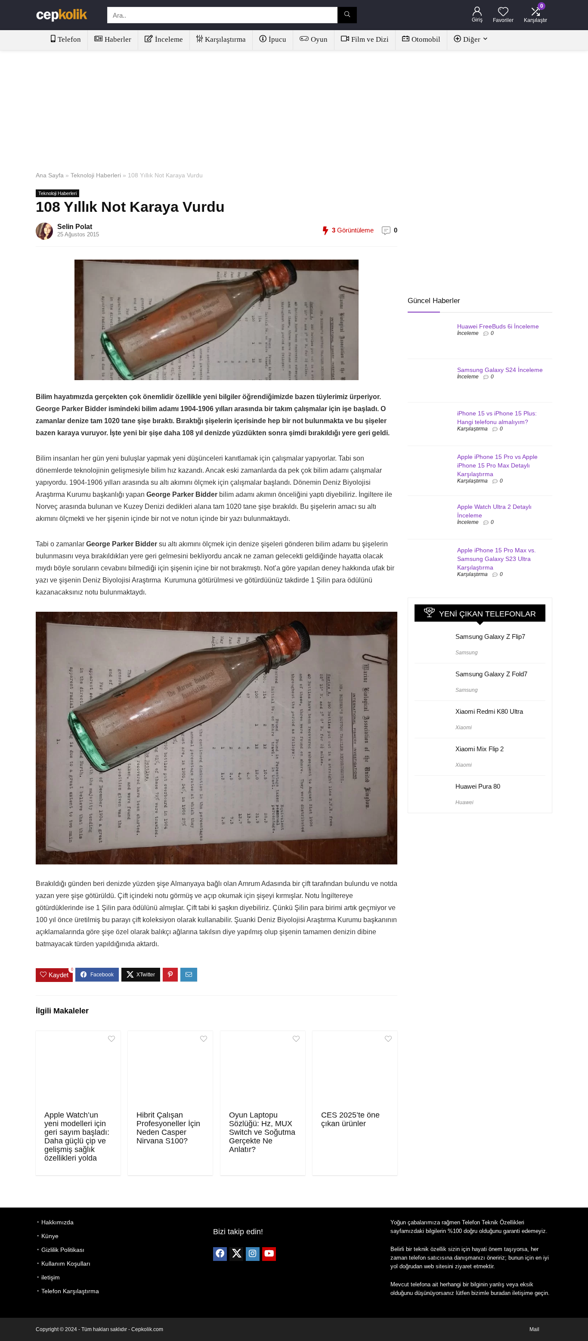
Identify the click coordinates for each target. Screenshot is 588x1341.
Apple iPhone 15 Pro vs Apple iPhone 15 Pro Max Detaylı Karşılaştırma (497, 465)
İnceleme (169, 39)
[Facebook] (220, 1254)
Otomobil (426, 39)
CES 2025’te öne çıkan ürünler (350, 1119)
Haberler (118, 39)
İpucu (277, 39)
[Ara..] (347, 15)
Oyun (319, 39)
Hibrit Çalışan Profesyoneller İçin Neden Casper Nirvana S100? (168, 1128)
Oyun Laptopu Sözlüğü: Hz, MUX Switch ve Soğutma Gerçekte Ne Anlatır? (262, 1132)
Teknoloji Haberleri (96, 175)
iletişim (50, 1277)
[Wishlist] (503, 12)
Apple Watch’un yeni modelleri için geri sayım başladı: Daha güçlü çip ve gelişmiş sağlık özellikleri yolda (76, 1136)
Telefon (69, 39)
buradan (501, 1293)
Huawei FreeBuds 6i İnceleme (498, 326)
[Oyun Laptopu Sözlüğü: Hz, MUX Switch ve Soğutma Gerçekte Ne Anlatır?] (263, 1069)
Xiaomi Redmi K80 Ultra (489, 711)
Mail (534, 1329)
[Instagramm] (253, 1254)
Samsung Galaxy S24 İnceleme (500, 369)
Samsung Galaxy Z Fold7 (491, 674)
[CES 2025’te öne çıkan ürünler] (355, 1069)
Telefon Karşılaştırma (70, 1291)
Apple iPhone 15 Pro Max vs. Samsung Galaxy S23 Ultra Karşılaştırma (496, 559)
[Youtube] (269, 1254)
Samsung (466, 653)
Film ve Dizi (370, 39)
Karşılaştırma (225, 39)
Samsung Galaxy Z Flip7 (490, 636)
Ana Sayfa (50, 175)
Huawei (464, 802)
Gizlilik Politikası (62, 1249)
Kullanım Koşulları (65, 1263)
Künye (50, 1236)
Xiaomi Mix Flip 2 (479, 749)
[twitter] (236, 1254)
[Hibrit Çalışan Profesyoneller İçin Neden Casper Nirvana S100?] (170, 1069)
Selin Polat (74, 226)
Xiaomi (463, 728)
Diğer (471, 39)
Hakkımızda (57, 1222)
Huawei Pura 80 (477, 786)
